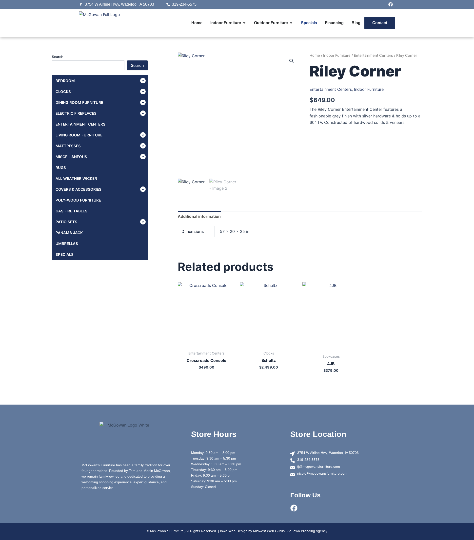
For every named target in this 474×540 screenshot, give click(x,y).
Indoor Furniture (337, 55)
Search (57, 57)
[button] (291, 60)
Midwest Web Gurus (269, 531)
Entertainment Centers (373, 55)
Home (315, 55)
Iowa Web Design (233, 531)
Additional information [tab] (199, 216)
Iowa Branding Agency (310, 531)
